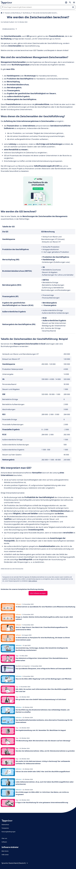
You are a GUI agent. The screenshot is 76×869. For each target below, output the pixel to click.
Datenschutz (5, 824)
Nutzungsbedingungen (8, 832)
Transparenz (5, 828)
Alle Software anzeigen (38, 593)
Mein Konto (5, 851)
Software (4, 842)
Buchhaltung (27, 13)
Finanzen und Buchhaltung (13, 13)
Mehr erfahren (32, 581)
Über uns (4, 838)
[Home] (1, 13)
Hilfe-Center (5, 854)
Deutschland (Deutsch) (17, 863)
